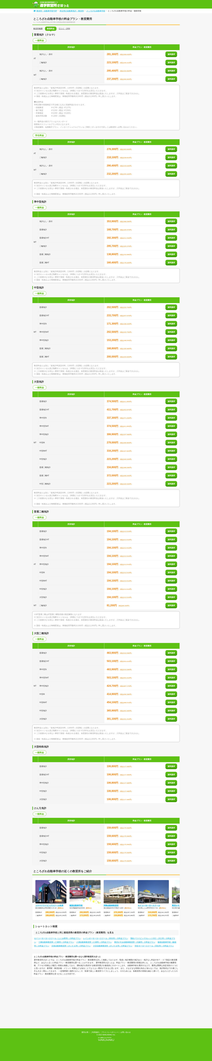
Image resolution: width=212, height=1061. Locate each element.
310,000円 (152, 912)
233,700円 (113, 315)
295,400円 (113, 70)
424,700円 (113, 686)
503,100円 (113, 661)
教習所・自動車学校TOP (46, 11)
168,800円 (113, 348)
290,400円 (113, 165)
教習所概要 (38, 29)
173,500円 (84, 915)
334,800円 (113, 467)
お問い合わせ (125, 1032)
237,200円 (113, 79)
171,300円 (113, 323)
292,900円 (84, 912)
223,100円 (113, 62)
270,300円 (118, 912)
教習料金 (50, 29)
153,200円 (113, 340)
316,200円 (113, 450)
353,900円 (113, 221)
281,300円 (113, 54)
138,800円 (113, 254)
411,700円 (113, 409)
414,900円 (113, 694)
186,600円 (50, 915)
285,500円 (50, 912)
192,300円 (113, 237)
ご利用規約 (94, 1032)
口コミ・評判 (64, 29)
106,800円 (113, 766)
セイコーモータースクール (149, 905)
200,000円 (113, 356)
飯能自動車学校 (76, 905)
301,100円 (113, 718)
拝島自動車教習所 (111, 905)
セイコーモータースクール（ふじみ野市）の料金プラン (57, 938)
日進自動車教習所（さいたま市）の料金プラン (71, 946)
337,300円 (113, 417)
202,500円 (113, 307)
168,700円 (113, 229)
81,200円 (112, 605)
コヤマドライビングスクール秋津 (49, 905)
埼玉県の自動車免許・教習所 (72, 11)
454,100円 (113, 702)
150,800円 (118, 915)
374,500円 (113, 401)
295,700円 (113, 246)
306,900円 (113, 434)
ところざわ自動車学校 (95, 11)
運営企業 (84, 1032)
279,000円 (113, 442)
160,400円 (113, 262)
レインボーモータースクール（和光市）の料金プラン (105, 938)
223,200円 (113, 459)
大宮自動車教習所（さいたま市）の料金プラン (112, 946)
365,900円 (113, 710)
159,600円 (113, 827)
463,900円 (113, 653)
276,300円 (113, 149)
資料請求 (171, 54)
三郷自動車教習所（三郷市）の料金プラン (56, 942)
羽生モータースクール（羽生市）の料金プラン (154, 946)
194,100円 (113, 531)
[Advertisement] (58, 1003)
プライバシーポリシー (109, 1032)
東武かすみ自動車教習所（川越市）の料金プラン (134, 942)
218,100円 (113, 157)
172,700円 (152, 915)
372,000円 (113, 475)
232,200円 (113, 174)
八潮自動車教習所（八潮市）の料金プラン (94, 942)
